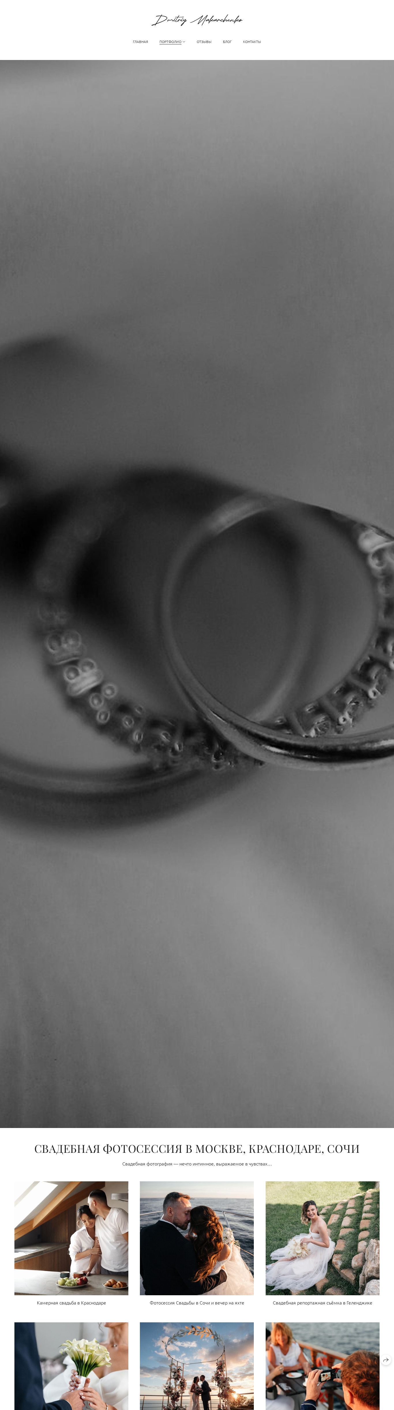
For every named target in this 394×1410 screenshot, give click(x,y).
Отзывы (204, 41)
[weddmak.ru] (197, 20)
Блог (227, 41)
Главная (140, 41)
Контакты (252, 41)
